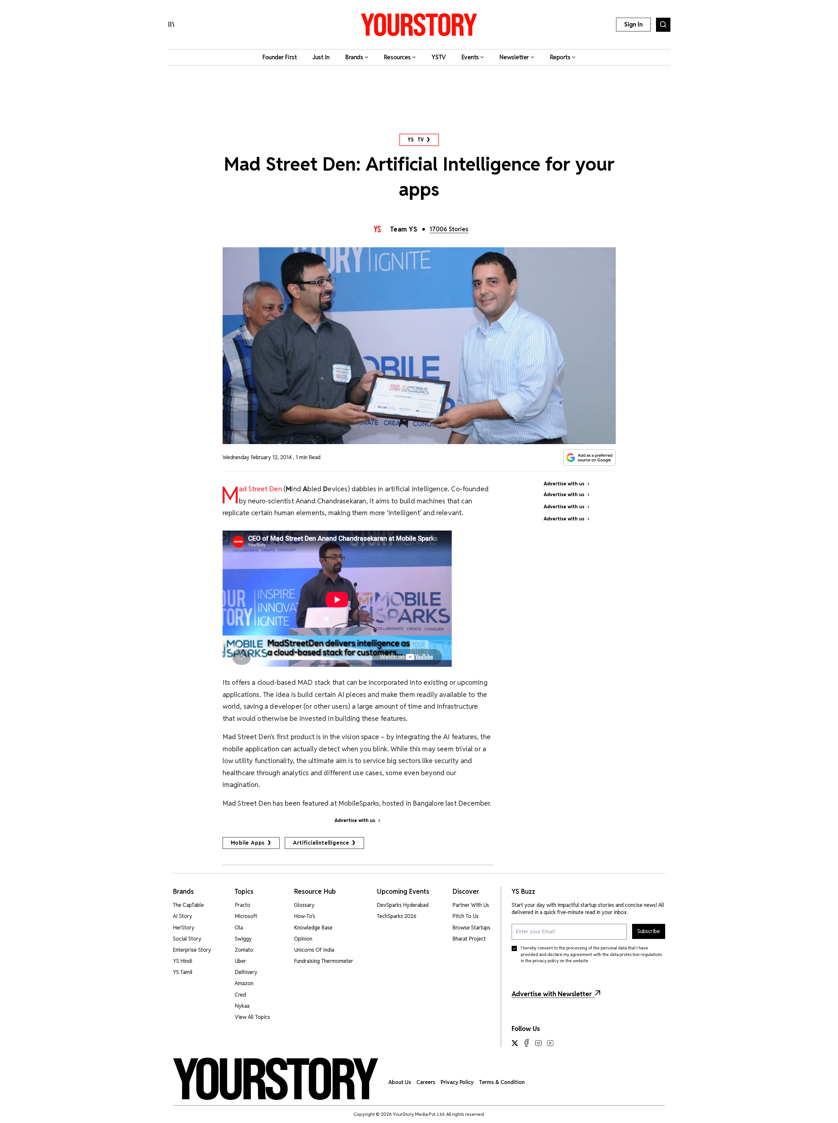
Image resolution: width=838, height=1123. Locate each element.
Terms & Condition (502, 1082)
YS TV (416, 139)
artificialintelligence (321, 842)
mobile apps (248, 842)
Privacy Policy (457, 1082)
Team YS (403, 229)
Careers (425, 1082)
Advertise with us (355, 820)
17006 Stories (448, 229)
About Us (400, 1082)
